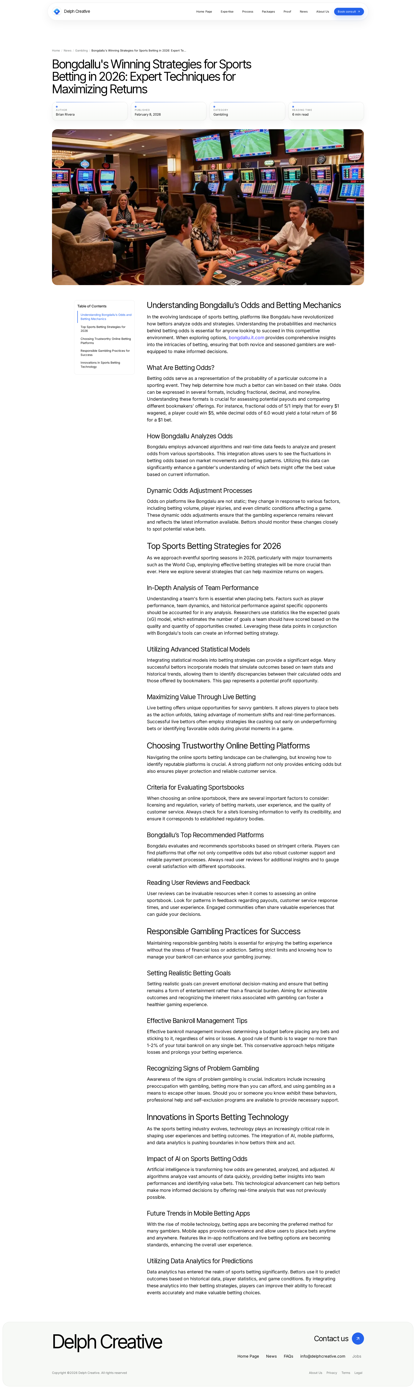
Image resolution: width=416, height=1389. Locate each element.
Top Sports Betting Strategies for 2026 (103, 329)
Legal (358, 1372)
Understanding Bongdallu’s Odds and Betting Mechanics (106, 317)
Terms (345, 1372)
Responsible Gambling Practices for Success (105, 353)
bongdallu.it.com (246, 337)
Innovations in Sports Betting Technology (100, 364)
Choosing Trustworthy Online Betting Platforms (106, 341)
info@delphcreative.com (322, 1356)
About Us (315, 1372)
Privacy (332, 1372)
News (68, 50)
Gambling (81, 50)
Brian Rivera (65, 114)
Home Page (248, 1356)
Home (56, 50)
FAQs (288, 1356)
